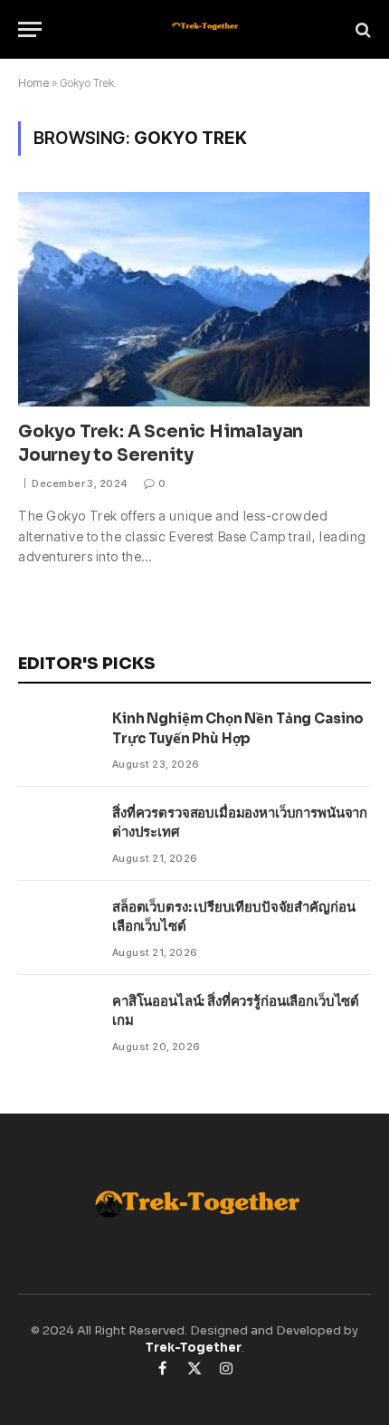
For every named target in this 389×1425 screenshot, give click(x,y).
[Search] (361, 29)
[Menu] (30, 29)
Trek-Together (194, 1347)
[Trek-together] (203, 29)
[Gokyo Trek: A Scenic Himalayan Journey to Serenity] (194, 299)
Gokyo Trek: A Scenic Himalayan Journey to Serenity (160, 443)
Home (33, 83)
